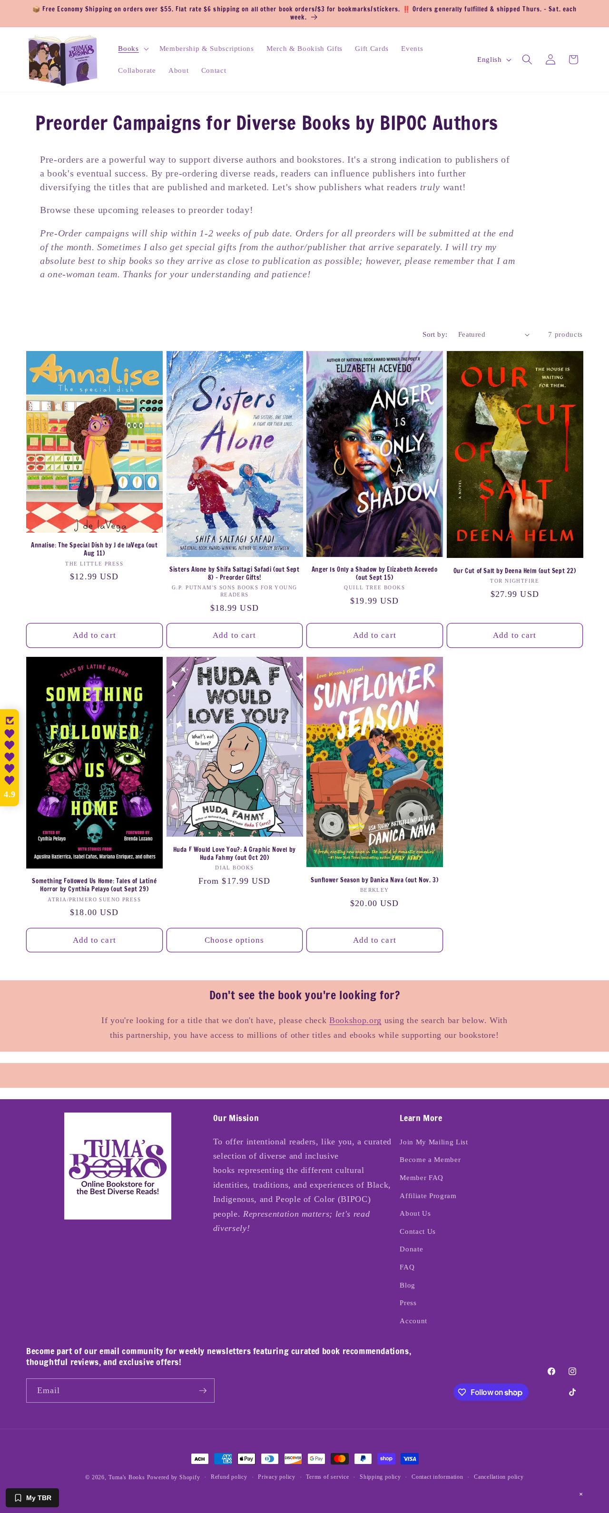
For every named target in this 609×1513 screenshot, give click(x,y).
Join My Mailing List (434, 1142)
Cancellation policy (499, 1477)
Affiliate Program (428, 1195)
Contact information (437, 1477)
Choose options (234, 940)
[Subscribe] (202, 1390)
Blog (407, 1285)
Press (408, 1302)
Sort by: (435, 334)
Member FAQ (421, 1177)
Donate (411, 1249)
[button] (132, 48)
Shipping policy (380, 1477)
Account (413, 1321)
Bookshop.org (355, 1020)
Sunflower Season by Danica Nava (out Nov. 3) (374, 880)
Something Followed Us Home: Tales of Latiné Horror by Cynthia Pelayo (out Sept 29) (94, 885)
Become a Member (430, 1159)
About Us (415, 1213)
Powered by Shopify (173, 1477)
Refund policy (229, 1477)
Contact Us (418, 1231)
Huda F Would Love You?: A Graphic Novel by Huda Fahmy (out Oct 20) (234, 854)
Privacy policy (276, 1477)
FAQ (407, 1267)
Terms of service (327, 1477)
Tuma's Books (126, 1477)
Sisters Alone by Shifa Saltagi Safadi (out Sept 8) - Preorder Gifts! (234, 574)
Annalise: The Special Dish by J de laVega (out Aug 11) (94, 549)
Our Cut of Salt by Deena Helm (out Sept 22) (514, 571)
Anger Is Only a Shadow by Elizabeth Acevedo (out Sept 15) (375, 574)
